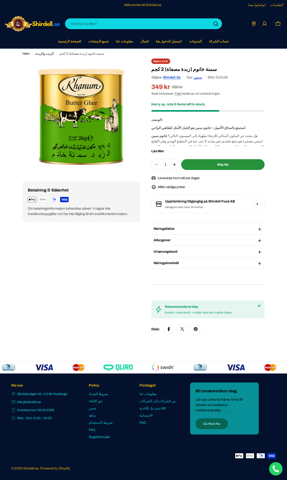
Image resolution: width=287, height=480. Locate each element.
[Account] (264, 23)
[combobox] (143, 23)
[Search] (215, 23)
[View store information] (257, 204)
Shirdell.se (172, 77)
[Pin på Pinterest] (195, 329)
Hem (26, 53)
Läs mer (157, 151)
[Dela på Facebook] (168, 329)
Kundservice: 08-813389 (35, 410)
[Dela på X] (182, 329)
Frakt (178, 93)
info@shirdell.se (29, 402)
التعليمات (276, 5)
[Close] (259, 306)
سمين (198, 77)
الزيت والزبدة (44, 53)
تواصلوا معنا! (257, 5)
